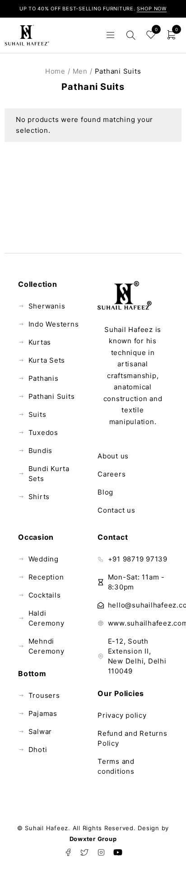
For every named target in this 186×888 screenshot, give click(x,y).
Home (55, 71)
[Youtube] (117, 852)
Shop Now (152, 8)
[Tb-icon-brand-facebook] (68, 852)
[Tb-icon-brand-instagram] (101, 852)
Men (80, 71)
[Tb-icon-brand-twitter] (84, 852)
